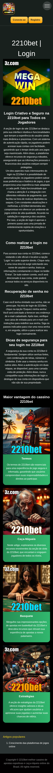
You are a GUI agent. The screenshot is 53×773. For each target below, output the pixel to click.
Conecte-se (19, 20)
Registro (35, 20)
